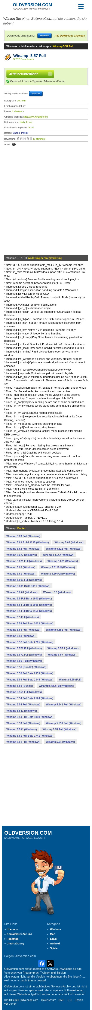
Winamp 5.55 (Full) (70, 679)
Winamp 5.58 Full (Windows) (23, 629)
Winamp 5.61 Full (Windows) (58, 567)
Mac (52, 934)
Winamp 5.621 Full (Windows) (24, 561)
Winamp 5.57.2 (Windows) (63, 648)
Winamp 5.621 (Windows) (62, 561)
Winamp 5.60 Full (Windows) (58, 573)
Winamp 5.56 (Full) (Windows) (24, 660)
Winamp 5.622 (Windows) (21, 554)
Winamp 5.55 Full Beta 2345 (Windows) (29, 679)
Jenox (12, 1003)
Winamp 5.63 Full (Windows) (23, 536)
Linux (53, 938)
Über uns (12, 929)
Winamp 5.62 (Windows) (20, 567)
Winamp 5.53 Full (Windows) (23, 723)
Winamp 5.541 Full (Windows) (63, 704)
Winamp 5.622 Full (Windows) (63, 548)
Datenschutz (48, 1000)
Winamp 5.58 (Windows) (20, 636)
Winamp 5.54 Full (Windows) (23, 704)
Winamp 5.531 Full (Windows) (63, 723)
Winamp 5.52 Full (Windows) (59, 729)
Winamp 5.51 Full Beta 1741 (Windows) (29, 735)
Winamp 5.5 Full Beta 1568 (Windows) (29, 604)
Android (55, 943)
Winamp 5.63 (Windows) (69, 542)
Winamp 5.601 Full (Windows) (24, 579)
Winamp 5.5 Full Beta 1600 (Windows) (29, 598)
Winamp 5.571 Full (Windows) (24, 654)
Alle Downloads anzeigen (70, 35)
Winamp (44, 46)
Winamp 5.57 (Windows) (61, 654)
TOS (69, 1000)
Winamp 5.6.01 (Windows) (21, 592)
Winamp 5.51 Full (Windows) (23, 741)
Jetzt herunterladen (23, 74)
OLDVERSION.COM (32, 4)
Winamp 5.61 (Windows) (20, 573)
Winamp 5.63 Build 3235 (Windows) (27, 542)
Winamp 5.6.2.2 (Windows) (58, 554)
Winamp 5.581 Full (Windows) (63, 629)
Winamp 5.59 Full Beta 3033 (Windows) (29, 623)
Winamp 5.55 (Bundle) (19, 685)
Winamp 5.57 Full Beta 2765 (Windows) (29, 642)
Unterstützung (15, 943)
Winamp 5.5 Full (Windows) (22, 617)
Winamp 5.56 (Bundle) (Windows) (26, 667)
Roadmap (12, 938)
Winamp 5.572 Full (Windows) (24, 648)
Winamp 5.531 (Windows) (21, 729)
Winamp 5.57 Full (29, 56)
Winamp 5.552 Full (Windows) (56, 685)
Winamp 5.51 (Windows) (60, 741)
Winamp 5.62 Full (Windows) (23, 548)
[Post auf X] (14, 144)
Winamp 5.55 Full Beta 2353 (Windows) (29, 673)
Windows (11, 46)
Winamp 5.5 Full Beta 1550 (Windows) (29, 611)
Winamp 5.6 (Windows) (57, 592)
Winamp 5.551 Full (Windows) (24, 692)
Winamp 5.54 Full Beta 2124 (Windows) (29, 698)
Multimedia (28, 46)
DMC (61, 1000)
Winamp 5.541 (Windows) (21, 710)
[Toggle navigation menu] (81, 6)
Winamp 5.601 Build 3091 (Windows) (28, 586)
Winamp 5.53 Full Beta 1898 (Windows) (29, 717)
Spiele (54, 948)
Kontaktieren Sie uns (19, 934)
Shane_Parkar (20, 133)
